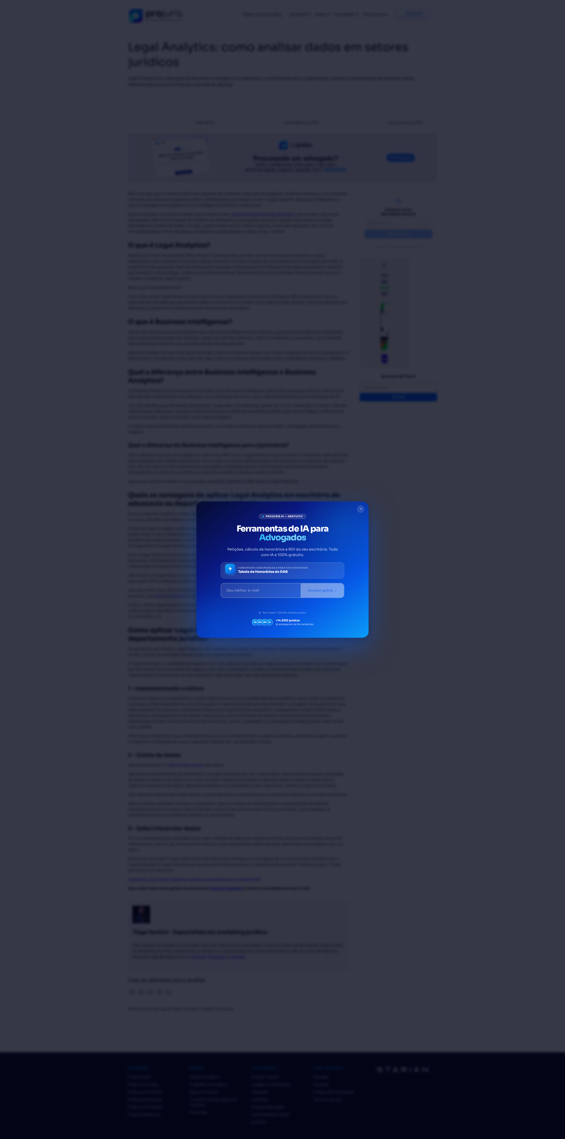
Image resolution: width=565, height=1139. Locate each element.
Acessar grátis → (322, 590)
